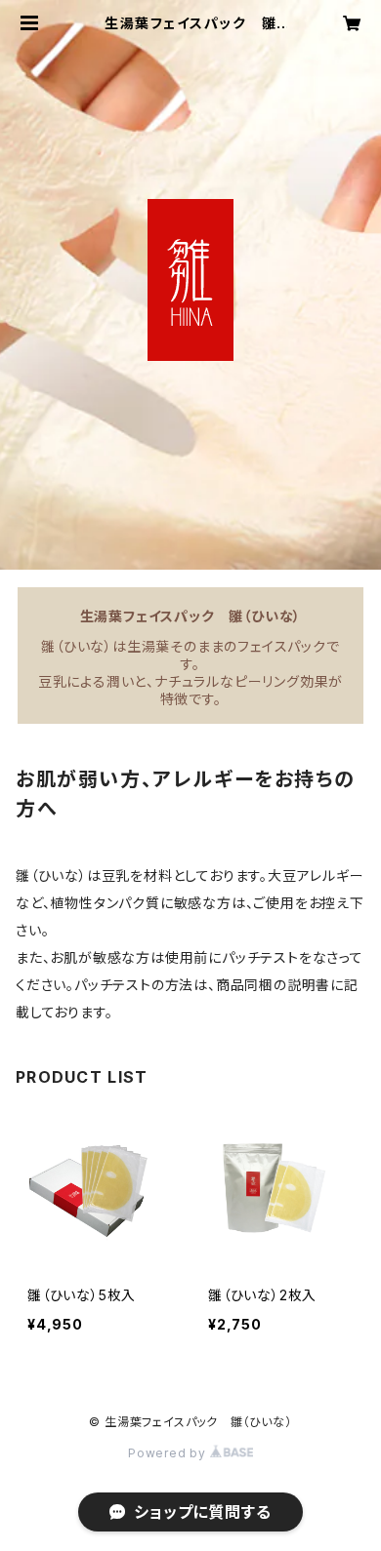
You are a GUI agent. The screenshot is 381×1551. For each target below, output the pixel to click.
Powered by (169, 1453)
